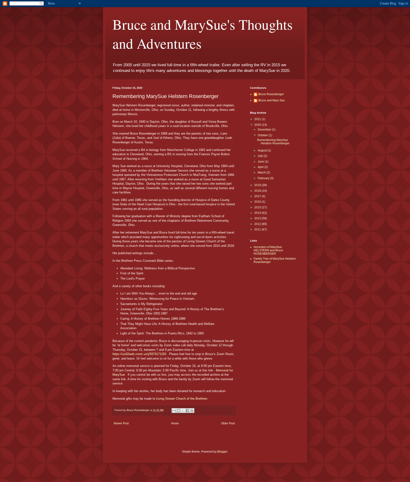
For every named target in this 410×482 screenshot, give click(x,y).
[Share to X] (183, 410)
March (262, 172)
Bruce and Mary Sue (271, 100)
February (264, 178)
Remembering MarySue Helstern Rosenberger (273, 141)
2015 (258, 207)
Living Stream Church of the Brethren (181, 398)
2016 (258, 201)
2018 (258, 190)
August (262, 150)
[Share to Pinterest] (192, 410)
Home (175, 423)
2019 (258, 185)
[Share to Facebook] (187, 410)
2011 (258, 229)
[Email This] (174, 410)
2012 (258, 224)
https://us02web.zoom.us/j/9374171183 (139, 354)
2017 (258, 196)
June (261, 161)
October (263, 135)
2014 (258, 213)
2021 (258, 119)
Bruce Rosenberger (271, 94)
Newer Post (121, 423)
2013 (258, 218)
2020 (258, 124)
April (261, 167)
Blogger (222, 451)
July (261, 156)
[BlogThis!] (178, 410)
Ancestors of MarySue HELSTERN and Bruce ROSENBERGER (268, 250)
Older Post (228, 423)
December (265, 129)
